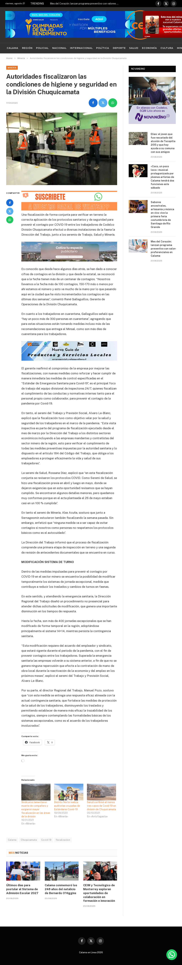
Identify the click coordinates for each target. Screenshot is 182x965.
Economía (149, 48)
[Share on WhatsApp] (112, 102)
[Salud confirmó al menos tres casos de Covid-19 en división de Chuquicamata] (101, 792)
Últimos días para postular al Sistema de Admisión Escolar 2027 (22, 889)
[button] (171, 954)
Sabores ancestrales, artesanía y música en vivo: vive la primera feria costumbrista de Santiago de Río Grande (162, 215)
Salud (133, 48)
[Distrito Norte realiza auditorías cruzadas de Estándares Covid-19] (68, 792)
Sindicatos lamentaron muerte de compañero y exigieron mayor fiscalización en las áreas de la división (35, 809)
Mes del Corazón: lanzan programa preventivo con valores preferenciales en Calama (85, 3)
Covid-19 (46, 840)
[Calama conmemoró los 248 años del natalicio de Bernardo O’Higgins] (62, 871)
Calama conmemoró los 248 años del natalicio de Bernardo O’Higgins (61, 889)
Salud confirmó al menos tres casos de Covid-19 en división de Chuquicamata (101, 806)
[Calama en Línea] (140, 25)
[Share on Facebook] (93, 102)
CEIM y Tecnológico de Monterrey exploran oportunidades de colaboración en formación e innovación (99, 893)
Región (27, 48)
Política (102, 48)
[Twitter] (9, 211)
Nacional (59, 48)
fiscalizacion (63, 840)
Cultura (166, 48)
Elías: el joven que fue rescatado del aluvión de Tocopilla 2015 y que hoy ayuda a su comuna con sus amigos (163, 143)
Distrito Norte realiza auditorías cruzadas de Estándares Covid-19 (67, 806)
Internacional (81, 48)
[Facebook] (9, 202)
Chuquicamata (29, 840)
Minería (12, 68)
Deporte (119, 48)
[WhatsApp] (9, 219)
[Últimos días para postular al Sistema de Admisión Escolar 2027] (23, 871)
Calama (12, 48)
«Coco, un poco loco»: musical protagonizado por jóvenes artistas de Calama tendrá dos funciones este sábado (162, 177)
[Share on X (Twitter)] (102, 102)
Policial (42, 48)
